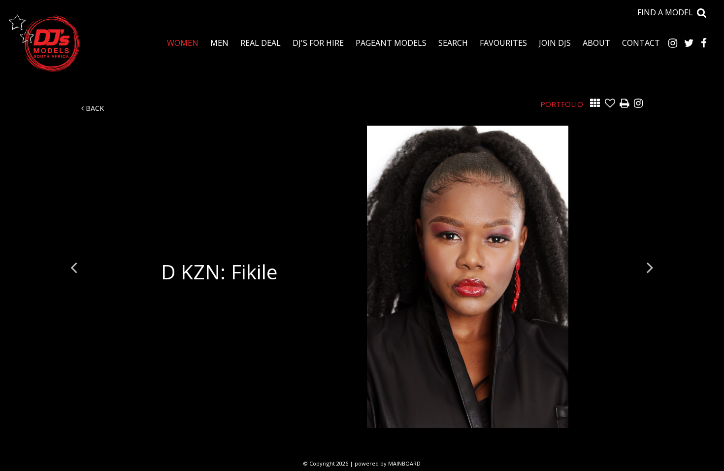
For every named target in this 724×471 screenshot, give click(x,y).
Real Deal (260, 42)
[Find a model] (702, 12)
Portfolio (561, 104)
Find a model (665, 12)
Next (650, 267)
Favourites (503, 42)
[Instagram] (672, 43)
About (596, 42)
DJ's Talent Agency (44, 43)
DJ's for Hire (318, 42)
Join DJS (555, 42)
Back (94, 108)
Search (453, 42)
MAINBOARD (404, 463)
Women (182, 42)
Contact (641, 42)
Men (219, 42)
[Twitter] (689, 43)
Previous (73, 267)
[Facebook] (704, 43)
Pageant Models (391, 42)
